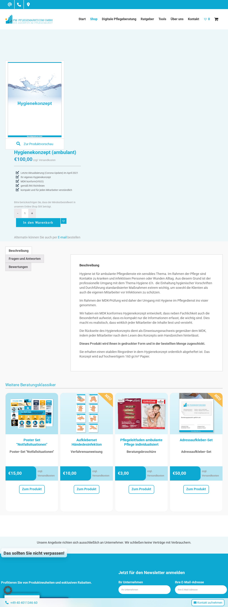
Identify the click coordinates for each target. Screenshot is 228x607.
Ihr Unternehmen (130, 582)
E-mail (62, 237)
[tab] (18, 251)
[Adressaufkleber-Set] (196, 413)
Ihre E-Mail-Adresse (189, 582)
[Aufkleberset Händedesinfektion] (86, 413)
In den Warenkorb (38, 222)
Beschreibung (18, 250)
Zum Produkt (32, 489)
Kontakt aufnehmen (209, 602)
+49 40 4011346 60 (23, 603)
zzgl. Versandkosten (44, 160)
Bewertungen (18, 267)
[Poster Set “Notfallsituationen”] (32, 413)
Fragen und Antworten (25, 258)
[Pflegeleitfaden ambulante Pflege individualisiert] (141, 413)
